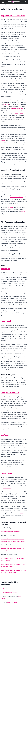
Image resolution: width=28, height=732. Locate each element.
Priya (21, 113)
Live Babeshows (11, 5)
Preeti (16, 113)
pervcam (3, 140)
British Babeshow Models (10, 592)
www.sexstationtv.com (17, 108)
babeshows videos (12, 602)
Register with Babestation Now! (13, 15)
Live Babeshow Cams (9, 589)
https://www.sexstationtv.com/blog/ (10, 531)
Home (2, 5)
